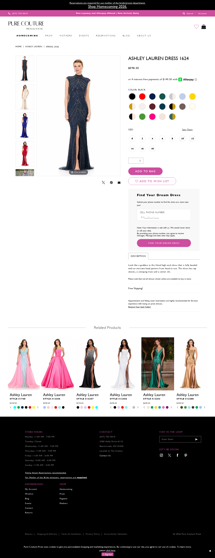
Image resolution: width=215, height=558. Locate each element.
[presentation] (24, 363)
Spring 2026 (52, 46)
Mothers (64, 503)
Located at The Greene (111, 451)
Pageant (63, 498)
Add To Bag (145, 171)
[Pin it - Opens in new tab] (111, 182)
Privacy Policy (93, 534)
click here (110, 550)
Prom (62, 494)
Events (28, 503)
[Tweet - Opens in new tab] (103, 182)
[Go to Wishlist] (196, 26)
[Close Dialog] (210, 551)
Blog (27, 498)
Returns (29, 512)
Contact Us (105, 455)
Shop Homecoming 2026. (107, 6)
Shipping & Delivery (47, 534)
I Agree (107, 554)
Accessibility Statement (115, 534)
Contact (29, 508)
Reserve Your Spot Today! (139, 307)
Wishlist (29, 494)
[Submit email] (196, 439)
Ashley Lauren (33, 46)
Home (18, 46)
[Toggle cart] (203, 26)
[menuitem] (9, 35)
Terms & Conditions (71, 534)
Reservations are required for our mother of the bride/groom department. (107, 2)
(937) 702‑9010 (107, 437)
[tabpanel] (24, 69)
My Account (31, 489)
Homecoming (66, 489)
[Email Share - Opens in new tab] (119, 182)
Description (138, 256)
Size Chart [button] (187, 129)
